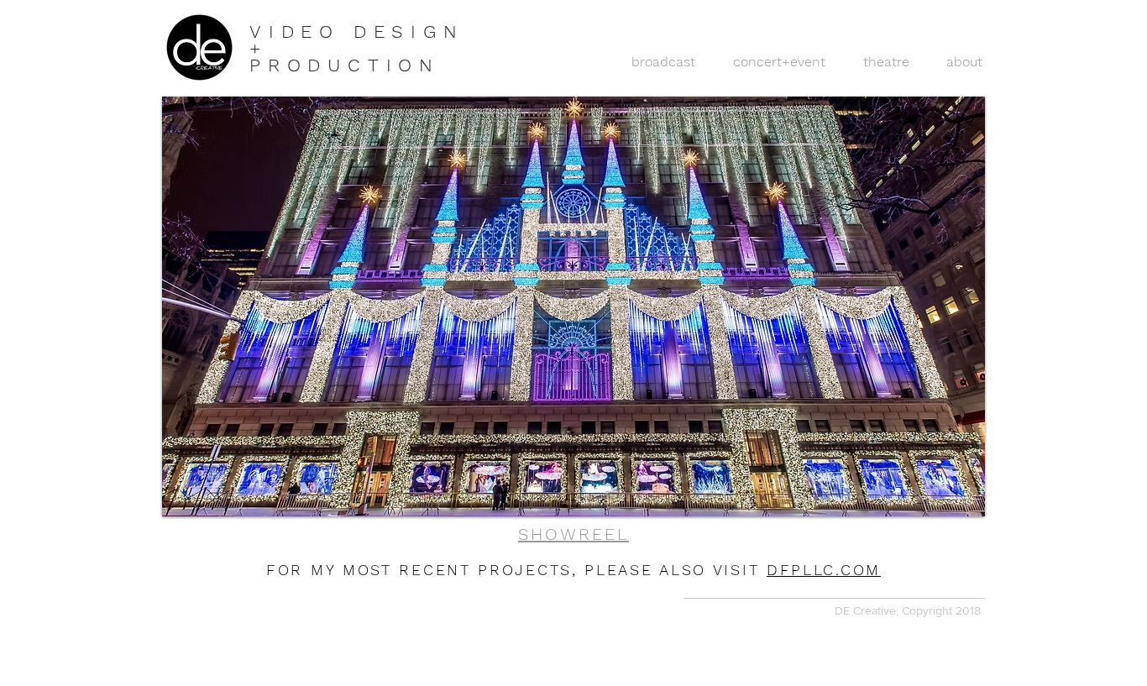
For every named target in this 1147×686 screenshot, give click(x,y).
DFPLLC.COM (824, 570)
